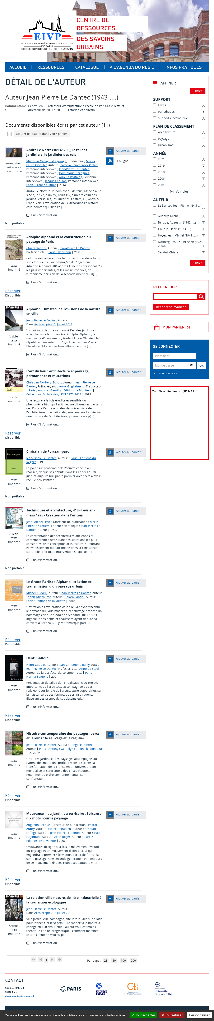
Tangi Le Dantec (81, 745)
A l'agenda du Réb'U (132, 67)
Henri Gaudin (35, 665)
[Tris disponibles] (9, 134)
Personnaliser (199, 1015)
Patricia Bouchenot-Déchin (79, 165)
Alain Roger (62, 837)
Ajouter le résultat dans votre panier (41, 134)
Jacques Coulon (56, 181)
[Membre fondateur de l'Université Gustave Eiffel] (163, 988)
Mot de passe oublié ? (165, 373)
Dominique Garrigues (74, 173)
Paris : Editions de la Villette (45, 601)
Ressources (50, 67)
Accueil (17, 67)
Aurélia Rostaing (70, 177)
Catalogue (87, 67)
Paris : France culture (41, 185)
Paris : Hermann (59, 252)
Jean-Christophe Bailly (74, 665)
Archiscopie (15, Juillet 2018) (53, 324)
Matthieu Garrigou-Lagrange (46, 161)
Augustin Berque (38, 825)
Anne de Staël (89, 669)
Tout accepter (144, 1015)
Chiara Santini (36, 248)
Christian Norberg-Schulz (44, 382)
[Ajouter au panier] (110, 151)
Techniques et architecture (48, 510)
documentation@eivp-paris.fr (20, 996)
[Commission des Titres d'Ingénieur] (132, 988)
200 (133, 960)
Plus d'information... (45, 215)
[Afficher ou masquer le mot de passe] (191, 364)
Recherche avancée (171, 307)
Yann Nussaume (39, 597)
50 (114, 960)
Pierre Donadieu (59, 829)
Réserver (12, 290)
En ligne (123, 161)
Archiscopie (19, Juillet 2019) (53, 913)
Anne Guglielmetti (71, 386)
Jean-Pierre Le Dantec (74, 169)
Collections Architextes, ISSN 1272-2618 (53, 394)
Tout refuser (173, 1015)
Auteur (160, 199)
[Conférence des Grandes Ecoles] (101, 988)
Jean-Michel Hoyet (39, 522)
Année (159, 153)
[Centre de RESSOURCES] (47, 31)
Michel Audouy (36, 593)
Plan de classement (173, 126)
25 (105, 960)
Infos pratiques (183, 67)
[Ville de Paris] (70, 988)
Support (161, 99)
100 (123, 960)
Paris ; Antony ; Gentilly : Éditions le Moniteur (60, 390)
